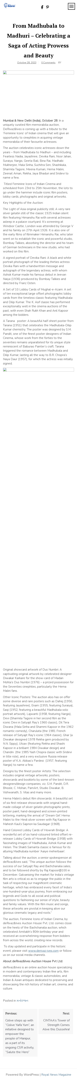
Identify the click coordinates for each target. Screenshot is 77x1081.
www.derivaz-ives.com (43, 951)
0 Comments (48, 62)
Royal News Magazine (56, 1075)
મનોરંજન (22, 1001)
